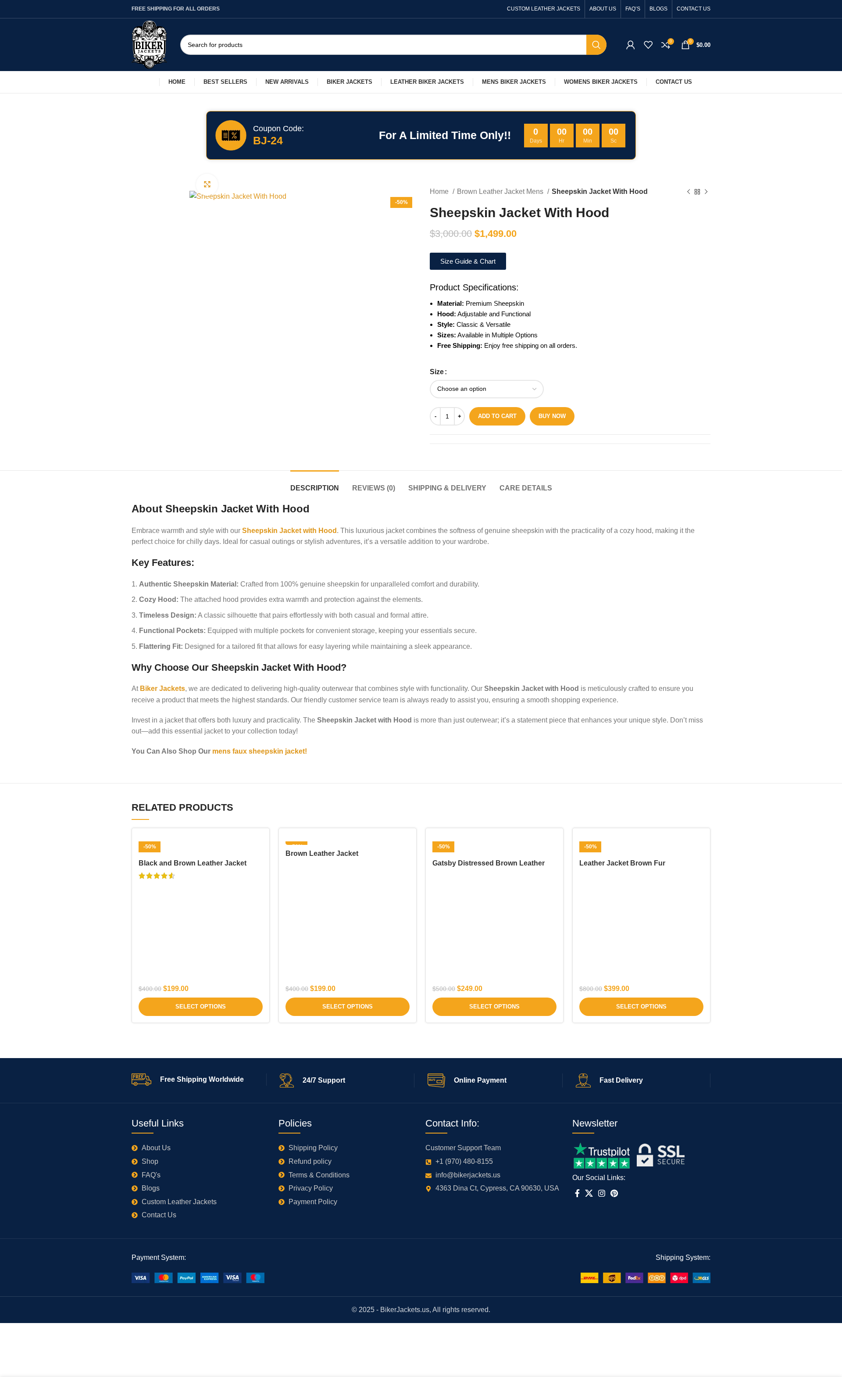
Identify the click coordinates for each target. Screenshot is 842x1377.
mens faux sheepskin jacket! (259, 751)
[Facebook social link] (577, 1193)
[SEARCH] (596, 45)
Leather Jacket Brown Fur (622, 863)
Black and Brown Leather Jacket (192, 863)
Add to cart (497, 416)
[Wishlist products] (648, 45)
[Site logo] (149, 44)
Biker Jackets (162, 688)
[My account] (630, 45)
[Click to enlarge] (207, 185)
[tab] (314, 483)
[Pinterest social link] (614, 1193)
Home (440, 191)
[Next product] (706, 192)
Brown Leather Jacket (321, 853)
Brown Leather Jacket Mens (501, 191)
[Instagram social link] (602, 1193)
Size (437, 372)
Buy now (552, 416)
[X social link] (589, 1193)
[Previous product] (688, 192)
